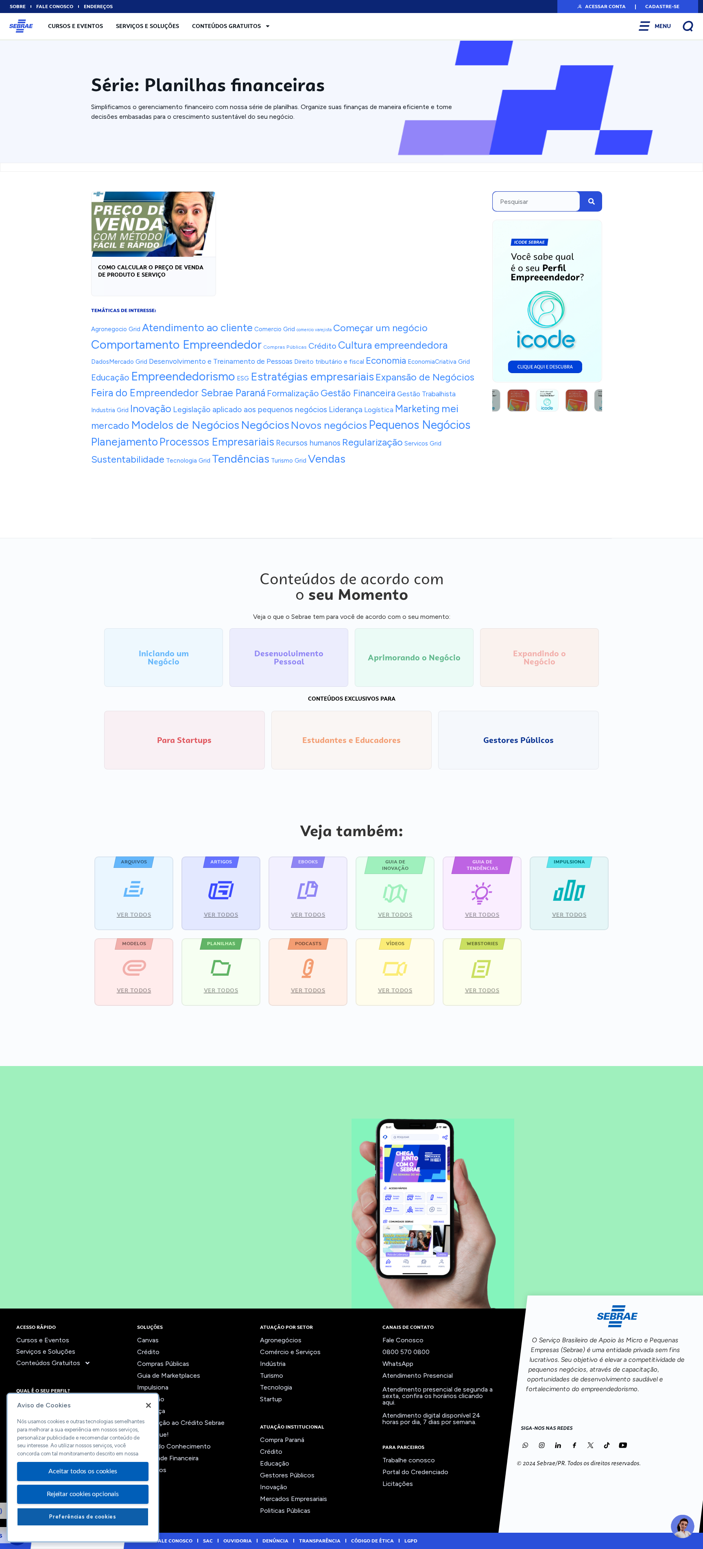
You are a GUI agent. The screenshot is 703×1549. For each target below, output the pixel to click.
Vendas (326, 458)
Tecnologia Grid (188, 460)
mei (449, 408)
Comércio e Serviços (290, 1352)
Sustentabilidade (127, 459)
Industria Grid (110, 410)
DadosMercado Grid (119, 361)
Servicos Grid (422, 443)
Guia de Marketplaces (168, 1375)
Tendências (240, 458)
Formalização (293, 393)
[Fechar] (148, 1405)
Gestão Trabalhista (426, 394)
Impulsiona (152, 1387)
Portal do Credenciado (415, 1472)
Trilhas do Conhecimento (174, 1446)
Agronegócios (280, 1340)
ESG (243, 378)
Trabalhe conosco (408, 1460)
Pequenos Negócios (419, 425)
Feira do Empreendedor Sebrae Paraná (178, 393)
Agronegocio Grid (115, 329)
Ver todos (151, 1470)
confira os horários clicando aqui (432, 1399)
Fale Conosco (403, 1340)
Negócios (265, 425)
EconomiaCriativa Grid (439, 361)
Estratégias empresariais (312, 376)
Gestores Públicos (287, 1475)
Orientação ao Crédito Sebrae (181, 1423)
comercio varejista (314, 329)
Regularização (372, 442)
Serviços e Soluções (147, 26)
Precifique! (153, 1434)
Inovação (150, 408)
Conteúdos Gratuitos (226, 26)
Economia (386, 360)
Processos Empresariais (216, 441)
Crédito (322, 346)
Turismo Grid (288, 460)
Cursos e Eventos (75, 26)
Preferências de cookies (82, 1517)
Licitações (397, 1484)
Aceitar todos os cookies (82, 1471)
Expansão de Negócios (425, 377)
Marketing (417, 409)
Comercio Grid (274, 329)
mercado (110, 425)
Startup (271, 1399)
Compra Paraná (282, 1440)
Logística (378, 409)
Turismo (271, 1375)
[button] (601, 6)
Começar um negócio (380, 328)
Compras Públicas (285, 347)
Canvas (148, 1340)
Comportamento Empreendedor (176, 344)
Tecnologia (276, 1387)
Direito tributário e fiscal (329, 361)
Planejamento (124, 441)
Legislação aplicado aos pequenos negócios (250, 409)
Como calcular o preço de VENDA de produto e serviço (150, 271)
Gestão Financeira (358, 393)
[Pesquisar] (591, 201)
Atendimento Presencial (417, 1375)
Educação (110, 377)
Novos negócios (329, 425)
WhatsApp (397, 1364)
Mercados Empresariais (293, 1499)
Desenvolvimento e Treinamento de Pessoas (221, 361)
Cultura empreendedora (393, 345)
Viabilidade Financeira (168, 1458)
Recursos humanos (308, 443)
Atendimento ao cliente (197, 327)
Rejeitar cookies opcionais (83, 1494)
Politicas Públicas (285, 1510)
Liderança (345, 409)
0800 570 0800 (406, 1352)
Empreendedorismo (183, 376)
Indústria (273, 1364)
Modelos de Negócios (185, 425)
